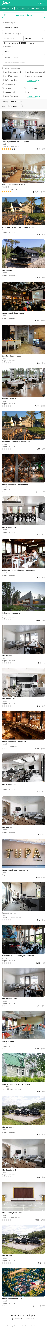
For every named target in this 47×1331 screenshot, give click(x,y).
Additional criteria (12, 68)
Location (9, 46)
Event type (10, 22)
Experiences (21, 8)
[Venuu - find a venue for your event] (6, 3)
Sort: (3, 106)
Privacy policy (29, 1326)
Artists (38, 8)
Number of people (13, 33)
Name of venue (11, 57)
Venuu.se (37, 1326)
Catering (30, 8)
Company (10, 1326)
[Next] (39, 125)
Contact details (19, 1326)
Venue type (10, 84)
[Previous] (7, 125)
